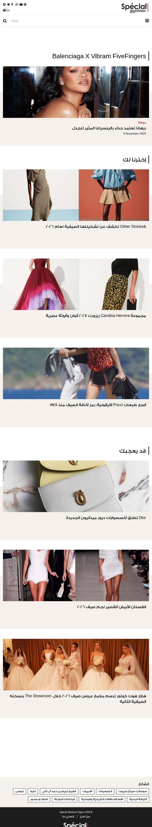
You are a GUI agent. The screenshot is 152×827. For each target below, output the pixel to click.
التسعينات (105, 791)
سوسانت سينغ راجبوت (132, 791)
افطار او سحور (39, 799)
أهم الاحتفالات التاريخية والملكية (102, 799)
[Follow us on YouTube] (21, 4)
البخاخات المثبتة (64, 799)
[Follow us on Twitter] (8, 4)
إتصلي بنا (68, 816)
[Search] (7, 21)
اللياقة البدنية (138, 799)
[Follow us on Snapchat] (4, 4)
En (8, 10)
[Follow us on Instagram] (16, 4)
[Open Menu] (147, 21)
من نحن (85, 816)
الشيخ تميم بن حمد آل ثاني (59, 791)
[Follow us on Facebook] (12, 4)
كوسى (19, 791)
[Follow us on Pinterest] (25, 4)
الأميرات (87, 791)
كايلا (33, 791)
